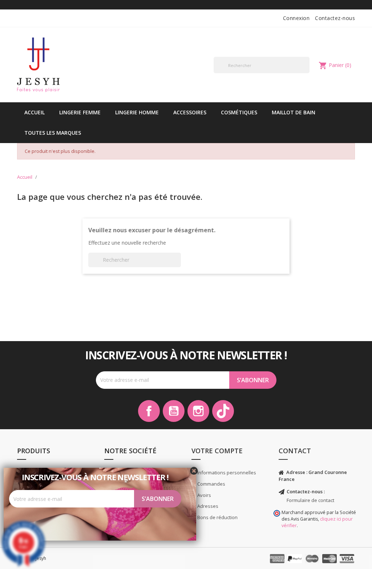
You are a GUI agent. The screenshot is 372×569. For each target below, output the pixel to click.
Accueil (34, 112)
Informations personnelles (226, 472)
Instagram (198, 411)
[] (306, 72)
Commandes (210, 484)
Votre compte (217, 450)
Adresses (207, 506)
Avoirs (203, 495)
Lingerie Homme (137, 112)
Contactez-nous (335, 18)
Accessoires (189, 112)
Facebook (149, 411)
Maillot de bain (293, 112)
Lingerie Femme (80, 112)
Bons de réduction (217, 517)
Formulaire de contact (310, 500)
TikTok (223, 411)
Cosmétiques (239, 112)
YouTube (174, 411)
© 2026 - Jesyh (31, 558)
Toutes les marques (52, 132)
